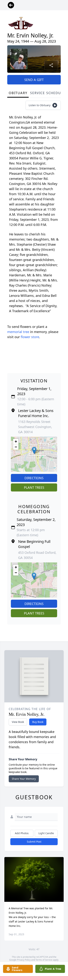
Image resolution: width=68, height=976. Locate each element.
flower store (30, 337)
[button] (34, 450)
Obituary (18, 93)
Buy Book (37, 722)
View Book (18, 722)
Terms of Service (44, 959)
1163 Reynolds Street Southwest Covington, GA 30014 (35, 426)
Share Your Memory (24, 778)
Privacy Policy (24, 959)
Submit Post (34, 841)
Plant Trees (34, 487)
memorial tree (18, 332)
